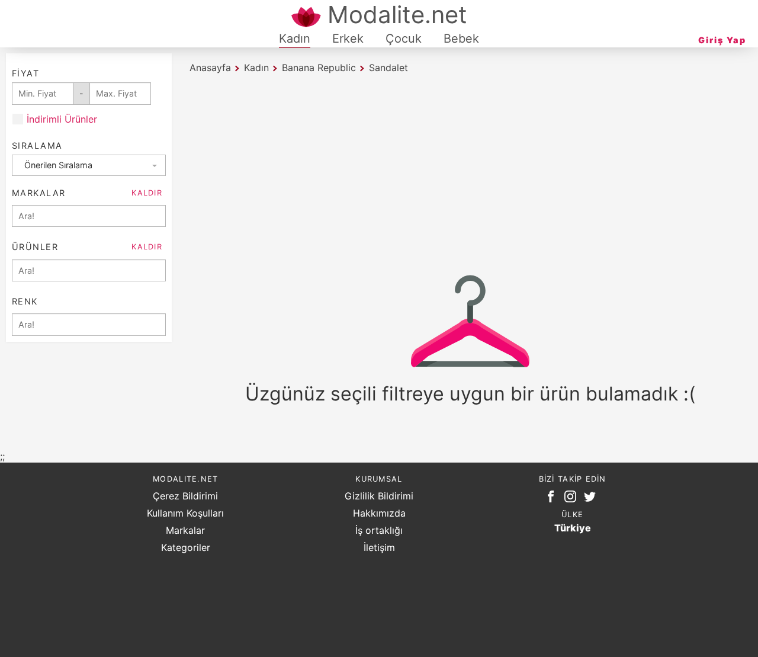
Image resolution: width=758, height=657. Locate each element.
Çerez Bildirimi (185, 496)
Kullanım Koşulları (185, 513)
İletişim (379, 547)
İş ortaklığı (379, 530)
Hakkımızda (379, 513)
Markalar (185, 530)
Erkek (348, 38)
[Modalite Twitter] (592, 499)
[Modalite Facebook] (553, 499)
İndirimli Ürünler (62, 119)
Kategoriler (185, 547)
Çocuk (404, 38)
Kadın (294, 38)
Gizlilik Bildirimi (379, 496)
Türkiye (572, 528)
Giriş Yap (722, 40)
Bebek (461, 38)
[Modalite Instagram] (572, 499)
